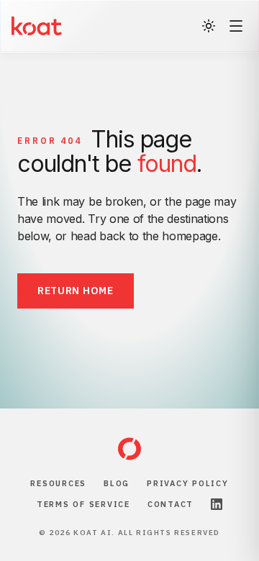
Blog (117, 483)
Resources (58, 483)
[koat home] (129, 448)
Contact (170, 504)
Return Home (75, 290)
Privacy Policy (188, 483)
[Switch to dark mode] (208, 26)
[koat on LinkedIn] (216, 504)
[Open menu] (236, 26)
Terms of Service (83, 504)
